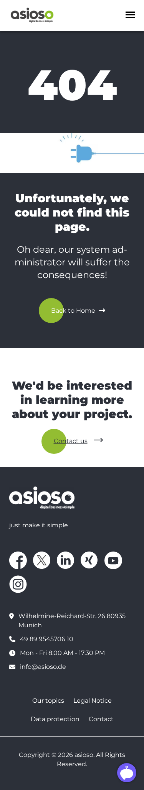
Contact (101, 719)
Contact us (71, 441)
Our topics (48, 700)
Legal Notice (92, 700)
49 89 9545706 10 (46, 639)
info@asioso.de (43, 666)
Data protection (55, 719)
